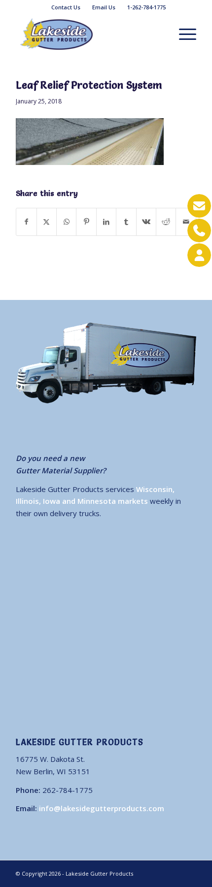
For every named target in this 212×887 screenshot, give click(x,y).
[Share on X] (46, 221)
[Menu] (182, 34)
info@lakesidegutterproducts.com (101, 808)
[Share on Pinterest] (86, 221)
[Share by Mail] (186, 221)
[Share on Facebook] (26, 221)
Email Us (103, 7)
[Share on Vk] (146, 221)
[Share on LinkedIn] (106, 221)
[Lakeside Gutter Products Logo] (88, 34)
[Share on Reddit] (166, 221)
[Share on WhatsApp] (66, 221)
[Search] (159, 34)
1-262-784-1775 (146, 7)
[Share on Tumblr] (126, 221)
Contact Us (65, 7)
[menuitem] (66, 7)
